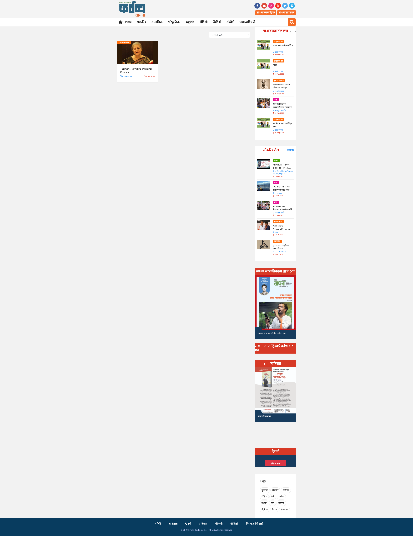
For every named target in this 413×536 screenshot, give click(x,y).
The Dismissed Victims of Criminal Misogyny (136, 70)
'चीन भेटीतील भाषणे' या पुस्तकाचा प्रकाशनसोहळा (282, 166)
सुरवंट (275, 65)
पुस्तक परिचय (279, 80)
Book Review (124, 42)
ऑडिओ (203, 22)
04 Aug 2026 (279, 113)
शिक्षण (264, 503)
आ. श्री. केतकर (279, 91)
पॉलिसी (234, 523)
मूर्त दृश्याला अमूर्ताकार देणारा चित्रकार (281, 246)
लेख (275, 99)
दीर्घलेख (275, 490)
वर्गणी (158, 523)
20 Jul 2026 (278, 235)
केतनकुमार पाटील (280, 110)
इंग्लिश (264, 497)
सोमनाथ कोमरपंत (280, 252)
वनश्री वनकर (278, 52)
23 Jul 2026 (278, 215)
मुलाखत (265, 490)
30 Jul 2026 (278, 176)
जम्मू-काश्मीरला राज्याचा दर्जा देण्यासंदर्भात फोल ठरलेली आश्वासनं (281, 190)
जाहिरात (173, 523)
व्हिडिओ (217, 22)
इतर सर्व (290, 150)
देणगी (188, 523)
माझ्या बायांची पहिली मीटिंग (283, 45)
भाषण (276, 160)
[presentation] (290, 31)
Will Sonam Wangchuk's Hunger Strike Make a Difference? (282, 230)
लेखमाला (284, 509)
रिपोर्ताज (286, 490)
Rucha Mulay (127, 76)
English (189, 22)
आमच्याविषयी (247, 22)
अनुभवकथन (278, 41)
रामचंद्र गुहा (278, 193)
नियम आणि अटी (254, 523)
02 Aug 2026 (279, 133)
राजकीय (141, 22)
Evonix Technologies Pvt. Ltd (201, 530)
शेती (272, 497)
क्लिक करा (275, 463)
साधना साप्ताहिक (266, 12)
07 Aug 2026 (279, 94)
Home (127, 22)
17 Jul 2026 (278, 254)
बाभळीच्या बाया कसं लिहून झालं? (283, 125)
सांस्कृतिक (173, 22)
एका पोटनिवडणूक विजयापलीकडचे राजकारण (282, 105)
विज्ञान (274, 509)
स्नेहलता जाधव (279, 213)
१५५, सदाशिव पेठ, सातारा (268, 417)
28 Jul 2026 (278, 196)
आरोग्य (281, 497)
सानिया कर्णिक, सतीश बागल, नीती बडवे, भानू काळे (283, 172)
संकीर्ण (230, 22)
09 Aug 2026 (279, 54)
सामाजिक (157, 22)
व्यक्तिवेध (277, 241)
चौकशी (219, 523)
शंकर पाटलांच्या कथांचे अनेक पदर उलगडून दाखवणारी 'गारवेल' (281, 88)
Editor (277, 232)
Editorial (278, 221)
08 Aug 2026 (279, 74)
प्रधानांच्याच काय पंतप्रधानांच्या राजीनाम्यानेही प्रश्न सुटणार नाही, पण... (282, 209)
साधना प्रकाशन (286, 12)
